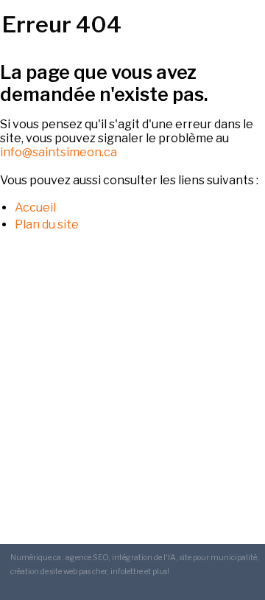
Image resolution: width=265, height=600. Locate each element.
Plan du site (47, 224)
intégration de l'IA (144, 557)
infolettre (126, 571)
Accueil (35, 207)
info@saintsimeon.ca (58, 152)
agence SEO (87, 557)
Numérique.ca (35, 557)
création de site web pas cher (58, 571)
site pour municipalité (218, 557)
